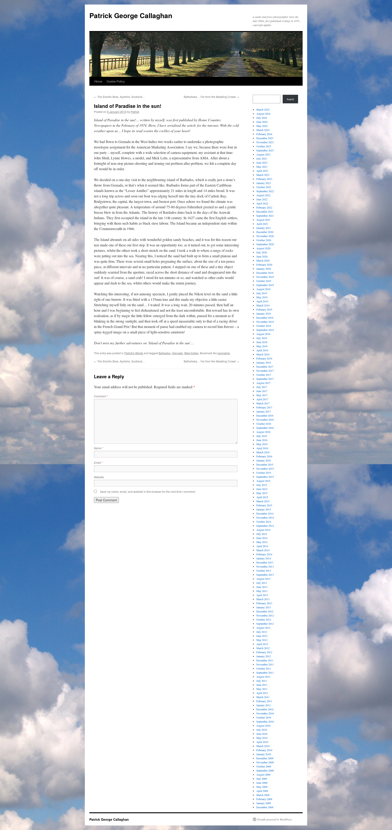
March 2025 (263, 109)
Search (290, 99)
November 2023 (265, 142)
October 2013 (263, 570)
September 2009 (265, 770)
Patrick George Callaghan (130, 15)
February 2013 (264, 603)
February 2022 (264, 207)
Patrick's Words (133, 353)
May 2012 (261, 640)
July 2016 (261, 436)
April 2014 (262, 546)
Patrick (135, 112)
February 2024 (264, 134)
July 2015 (261, 485)
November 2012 (265, 615)
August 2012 (263, 627)
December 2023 (264, 138)
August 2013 (263, 578)
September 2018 (265, 330)
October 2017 (263, 374)
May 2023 (261, 166)
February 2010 (264, 750)
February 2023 (264, 179)
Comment (101, 396)
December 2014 (264, 513)
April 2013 (262, 595)
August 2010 (263, 725)
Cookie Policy (116, 81)
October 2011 (263, 668)
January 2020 (263, 268)
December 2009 (264, 758)
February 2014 (264, 554)
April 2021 (262, 224)
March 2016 (263, 452)
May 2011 (261, 689)
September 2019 (265, 285)
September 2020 (265, 244)
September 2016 (265, 428)
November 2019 (265, 277)
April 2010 (262, 742)
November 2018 (265, 321)
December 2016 (264, 415)
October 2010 (263, 717)
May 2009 (261, 787)
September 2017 (265, 379)
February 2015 (264, 505)
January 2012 (263, 656)
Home (98, 81)
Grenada (177, 353)
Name (98, 448)
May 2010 (261, 738)
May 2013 (261, 591)
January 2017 (263, 411)
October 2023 (263, 146)
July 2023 (261, 158)
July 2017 (261, 387)
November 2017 (265, 370)
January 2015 (263, 509)
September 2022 (265, 191)
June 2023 (261, 162)
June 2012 (261, 636)
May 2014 (261, 542)
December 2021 (264, 211)
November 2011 (265, 664)
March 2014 (263, 550)
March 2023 (263, 175)
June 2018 (261, 342)
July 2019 (261, 293)
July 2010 (261, 729)
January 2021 (263, 228)
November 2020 (265, 236)
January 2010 (263, 754)
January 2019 (263, 313)
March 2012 (263, 648)
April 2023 (262, 170)
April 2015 (262, 497)
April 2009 (262, 791)
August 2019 (263, 289)
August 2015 (263, 481)
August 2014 (263, 529)
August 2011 (263, 676)
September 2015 (265, 476)
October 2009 (263, 766)
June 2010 (261, 733)
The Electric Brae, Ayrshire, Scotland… (119, 97)
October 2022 (263, 187)
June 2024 (261, 122)
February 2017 (264, 407)
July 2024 (261, 117)
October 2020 (263, 240)
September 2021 (265, 215)
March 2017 (263, 403)
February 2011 (264, 701)
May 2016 (261, 444)
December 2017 (264, 366)
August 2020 (263, 248)
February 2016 (264, 456)
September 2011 (265, 672)
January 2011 (263, 705)
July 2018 (261, 338)
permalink (224, 353)
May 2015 (261, 493)
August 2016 (263, 432)
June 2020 (261, 256)
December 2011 (264, 660)
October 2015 (263, 472)
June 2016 (261, 440)
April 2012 (262, 644)
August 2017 (263, 383)
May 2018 (261, 346)
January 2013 (263, 607)
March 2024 (263, 130)
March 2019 (263, 305)
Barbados (165, 353)
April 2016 (262, 448)
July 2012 (261, 631)
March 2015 (263, 501)
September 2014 (265, 525)
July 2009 (261, 778)
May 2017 (261, 395)
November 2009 (265, 762)
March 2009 (263, 795)
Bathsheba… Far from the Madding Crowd (211, 97)
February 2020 (264, 264)
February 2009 (264, 799)
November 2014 (265, 517)
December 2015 (264, 464)
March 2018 (263, 354)
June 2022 (261, 199)
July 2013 (261, 583)
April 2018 (262, 350)
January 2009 (263, 803)
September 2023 (265, 150)
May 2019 (261, 297)
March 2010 (263, 746)
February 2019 (264, 309)
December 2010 (264, 709)
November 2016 (265, 419)
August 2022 (263, 195)
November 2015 (265, 468)
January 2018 (263, 362)
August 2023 (263, 154)
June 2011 (261, 685)
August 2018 (263, 334)
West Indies (191, 353)
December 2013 (264, 562)
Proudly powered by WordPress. (274, 819)
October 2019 (263, 281)
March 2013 (263, 599)
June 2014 (261, 538)
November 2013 (265, 566)
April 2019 (262, 301)
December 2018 (264, 317)
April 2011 (262, 693)
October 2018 (263, 326)
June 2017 (261, 391)
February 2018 (264, 358)
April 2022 (262, 203)
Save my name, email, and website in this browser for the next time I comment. (148, 491)
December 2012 (264, 611)
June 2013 (261, 587)
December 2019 (264, 272)
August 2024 (263, 113)
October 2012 (263, 619)
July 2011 (261, 680)
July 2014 (261, 534)
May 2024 (261, 126)
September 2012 (265, 623)
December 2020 (264, 232)
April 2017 (262, 399)
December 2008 (264, 807)
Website (99, 477)
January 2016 (263, 460)
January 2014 (263, 558)
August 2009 (263, 774)
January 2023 (263, 183)
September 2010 (265, 721)
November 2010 (265, 713)
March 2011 (263, 697)
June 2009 (261, 782)
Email (98, 462)
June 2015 (261, 489)
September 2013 (265, 574)
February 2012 (264, 652)
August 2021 (263, 219)
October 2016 (263, 423)
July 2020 (261, 252)
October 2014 (263, 521)
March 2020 (263, 260)
